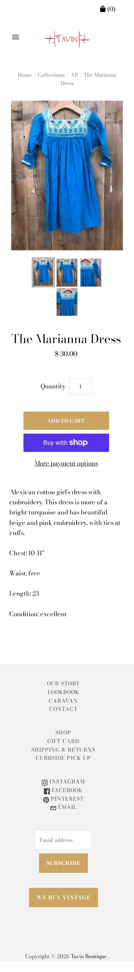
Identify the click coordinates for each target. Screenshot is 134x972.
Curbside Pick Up (63, 758)
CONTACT (63, 709)
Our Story (63, 683)
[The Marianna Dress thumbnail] (43, 272)
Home (25, 75)
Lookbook (63, 692)
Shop (63, 732)
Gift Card (63, 741)
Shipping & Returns (63, 750)
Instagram (66, 781)
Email (66, 807)
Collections (51, 75)
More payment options (66, 463)
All (74, 75)
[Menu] (15, 37)
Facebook (66, 790)
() (110, 9)
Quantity (53, 386)
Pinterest (66, 799)
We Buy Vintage (63, 897)
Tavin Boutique (88, 956)
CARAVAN (63, 701)
